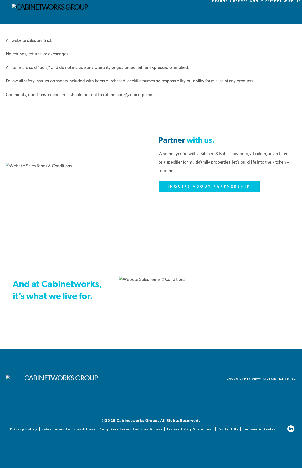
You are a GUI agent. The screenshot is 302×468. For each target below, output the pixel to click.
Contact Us (228, 429)
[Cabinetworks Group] (50, 8)
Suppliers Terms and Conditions (131, 429)
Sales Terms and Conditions (69, 429)
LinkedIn (291, 428)
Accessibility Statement (190, 429)
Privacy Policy (24, 429)
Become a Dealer (259, 429)
